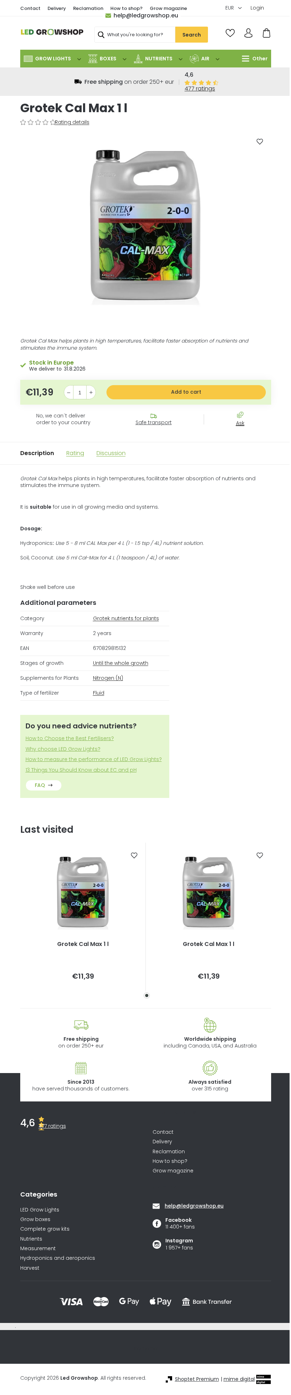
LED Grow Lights (39, 1210)
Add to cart (186, 391)
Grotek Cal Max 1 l (83, 944)
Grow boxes (35, 1219)
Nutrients (31, 1239)
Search (191, 34)
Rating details (72, 122)
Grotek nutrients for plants (126, 618)
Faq (40, 785)
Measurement (38, 1248)
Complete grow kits (45, 1229)
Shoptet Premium (197, 1379)
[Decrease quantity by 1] (68, 392)
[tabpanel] (83, 917)
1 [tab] (147, 995)
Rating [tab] (75, 453)
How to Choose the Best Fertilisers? (70, 738)
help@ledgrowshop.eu (146, 15)
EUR (230, 7)
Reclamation (88, 8)
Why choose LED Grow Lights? (63, 749)
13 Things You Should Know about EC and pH (81, 770)
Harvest (29, 1268)
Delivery (57, 8)
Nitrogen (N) (108, 678)
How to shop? (126, 8)
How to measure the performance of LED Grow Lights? (94, 759)
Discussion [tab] (111, 453)
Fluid (98, 692)
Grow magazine (168, 8)
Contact (30, 8)
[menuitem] (52, 58)
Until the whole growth (120, 663)
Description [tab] (37, 453)
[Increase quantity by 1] (91, 392)
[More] (253, 58)
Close (244, 435)
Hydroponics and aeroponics (57, 1258)
